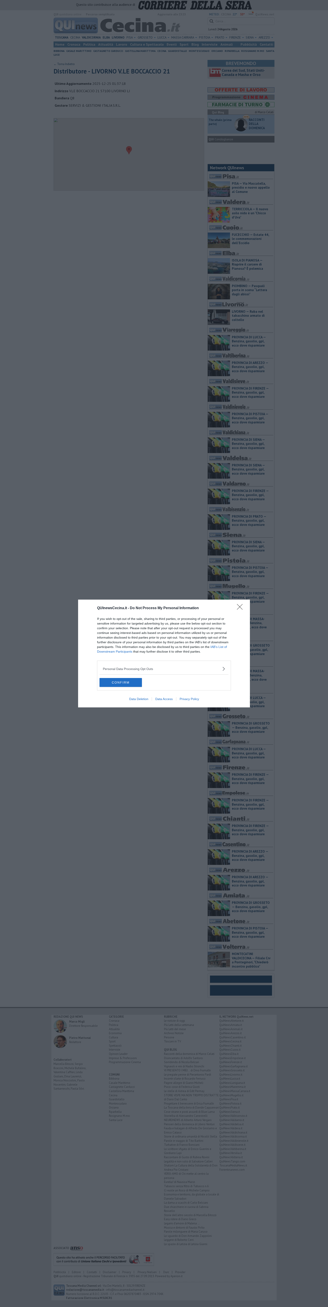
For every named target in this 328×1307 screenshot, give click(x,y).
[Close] (241, 608)
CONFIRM (121, 682)
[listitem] (164, 668)
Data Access (164, 699)
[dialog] (164, 653)
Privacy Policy (189, 699)
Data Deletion (138, 699)
